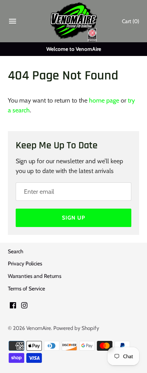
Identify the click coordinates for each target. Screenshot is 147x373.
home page (104, 100)
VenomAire (38, 328)
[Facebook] (13, 306)
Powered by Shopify (76, 328)
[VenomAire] (73, 21)
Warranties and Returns (35, 276)
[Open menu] (12, 22)
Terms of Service (26, 288)
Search (15, 251)
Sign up (73, 217)
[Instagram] (24, 306)
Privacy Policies (25, 263)
